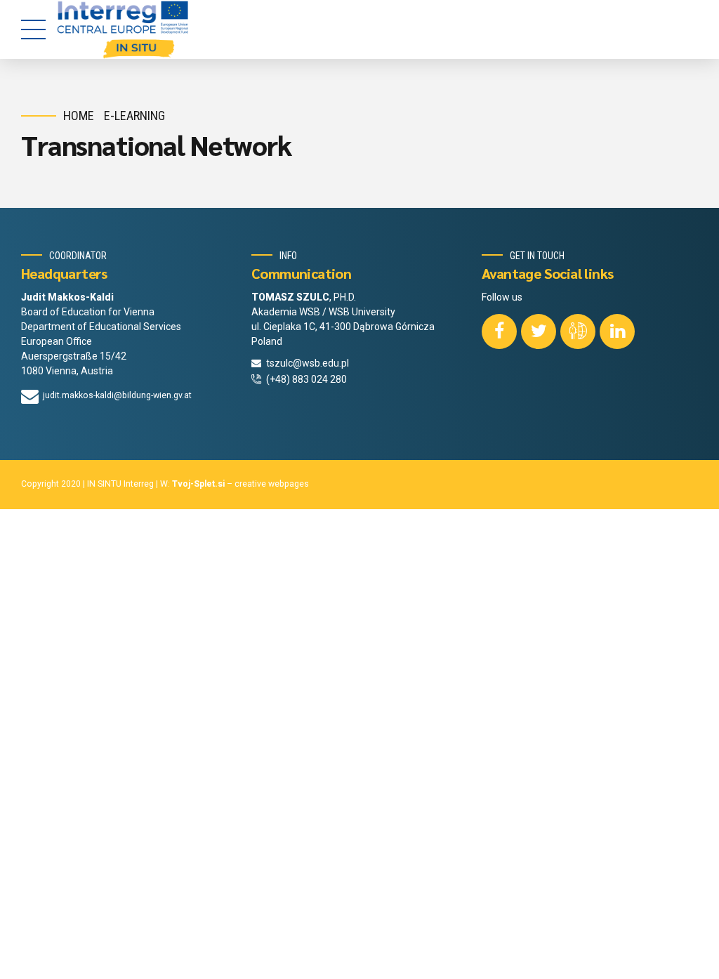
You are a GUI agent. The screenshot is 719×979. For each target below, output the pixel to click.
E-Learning (134, 115)
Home (78, 115)
